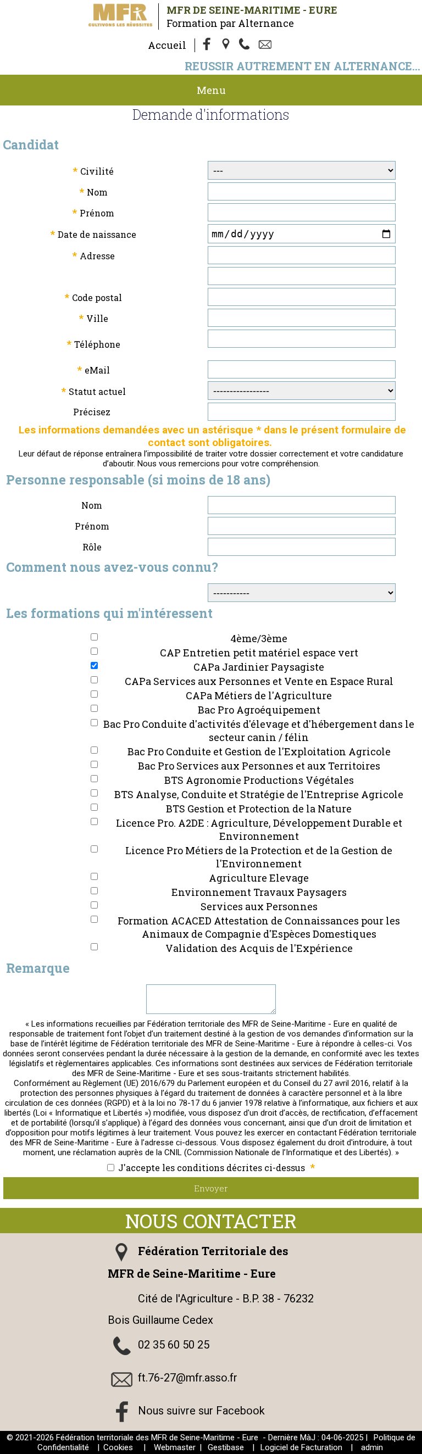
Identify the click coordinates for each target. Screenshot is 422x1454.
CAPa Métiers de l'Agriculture (259, 695)
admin (372, 1447)
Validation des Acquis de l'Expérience (259, 948)
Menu (211, 90)
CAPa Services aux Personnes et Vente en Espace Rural (259, 681)
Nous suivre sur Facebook (201, 1410)
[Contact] (266, 45)
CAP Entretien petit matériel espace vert (259, 652)
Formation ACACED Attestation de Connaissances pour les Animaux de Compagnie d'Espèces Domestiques (259, 927)
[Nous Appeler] (247, 45)
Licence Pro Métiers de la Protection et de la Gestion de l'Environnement (258, 857)
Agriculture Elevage (259, 877)
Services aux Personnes (259, 906)
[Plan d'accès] (227, 45)
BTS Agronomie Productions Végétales (259, 780)
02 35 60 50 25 (173, 1344)
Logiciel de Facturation (301, 1447)
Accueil (167, 45)
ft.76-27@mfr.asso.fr (187, 1377)
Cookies (118, 1447)
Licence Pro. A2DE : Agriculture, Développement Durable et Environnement (259, 829)
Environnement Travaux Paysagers (259, 892)
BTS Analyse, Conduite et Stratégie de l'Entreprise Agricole (258, 794)
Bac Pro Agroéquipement (259, 709)
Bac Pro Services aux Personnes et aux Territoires (259, 765)
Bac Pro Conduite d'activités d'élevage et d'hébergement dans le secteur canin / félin (258, 730)
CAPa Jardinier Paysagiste (258, 666)
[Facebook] (207, 45)
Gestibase (226, 1447)
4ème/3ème (258, 638)
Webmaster (175, 1447)
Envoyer (211, 1188)
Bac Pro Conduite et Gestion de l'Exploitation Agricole (259, 751)
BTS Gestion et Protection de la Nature (259, 808)
